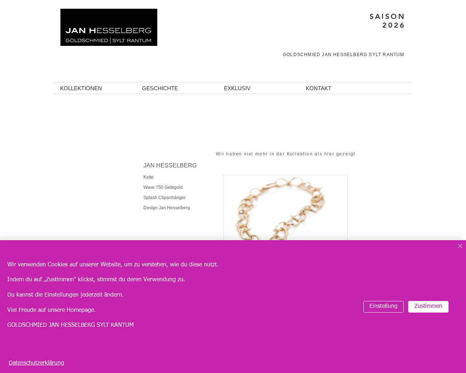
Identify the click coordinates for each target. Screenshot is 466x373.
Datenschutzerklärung (36, 363)
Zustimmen (428, 306)
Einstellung (384, 306)
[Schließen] (460, 246)
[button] (96, 88)
